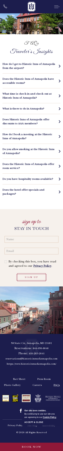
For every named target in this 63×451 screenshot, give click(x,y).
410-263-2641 (37, 353)
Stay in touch (31, 228)
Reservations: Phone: (32, 353)
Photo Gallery (12, 385)
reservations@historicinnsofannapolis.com (32, 358)
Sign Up (31, 277)
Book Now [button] (31, 446)
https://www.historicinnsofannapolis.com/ (31, 363)
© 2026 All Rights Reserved (31, 432)
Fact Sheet (19, 379)
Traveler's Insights (31, 51)
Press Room (44, 379)
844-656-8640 (41, 348)
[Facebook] (21, 411)
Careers (37, 385)
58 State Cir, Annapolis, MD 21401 (31, 343)
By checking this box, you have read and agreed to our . (32, 264)
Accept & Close (33, 422)
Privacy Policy (42, 266)
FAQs (31, 43)
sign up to (31, 221)
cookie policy (49, 417)
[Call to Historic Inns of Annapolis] (6, 6)
